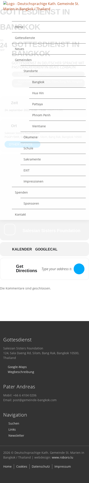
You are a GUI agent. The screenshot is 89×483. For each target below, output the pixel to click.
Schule (28, 148)
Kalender (22, 249)
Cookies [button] (21, 466)
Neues (19, 49)
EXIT (27, 170)
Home (19, 27)
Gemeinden (23, 60)
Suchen (13, 423)
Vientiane (39, 126)
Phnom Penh (41, 115)
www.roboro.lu (62, 457)
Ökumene (31, 137)
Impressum (62, 466)
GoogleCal (46, 249)
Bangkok (38, 82)
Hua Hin (38, 93)
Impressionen (33, 181)
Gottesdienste (25, 38)
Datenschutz (41, 466)
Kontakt (20, 214)
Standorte (31, 71)
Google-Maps (17, 367)
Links (12, 429)
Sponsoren (31, 203)
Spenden (21, 192)
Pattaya (37, 104)
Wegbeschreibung (21, 372)
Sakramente (32, 159)
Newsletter (16, 435)
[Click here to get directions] (79, 268)
